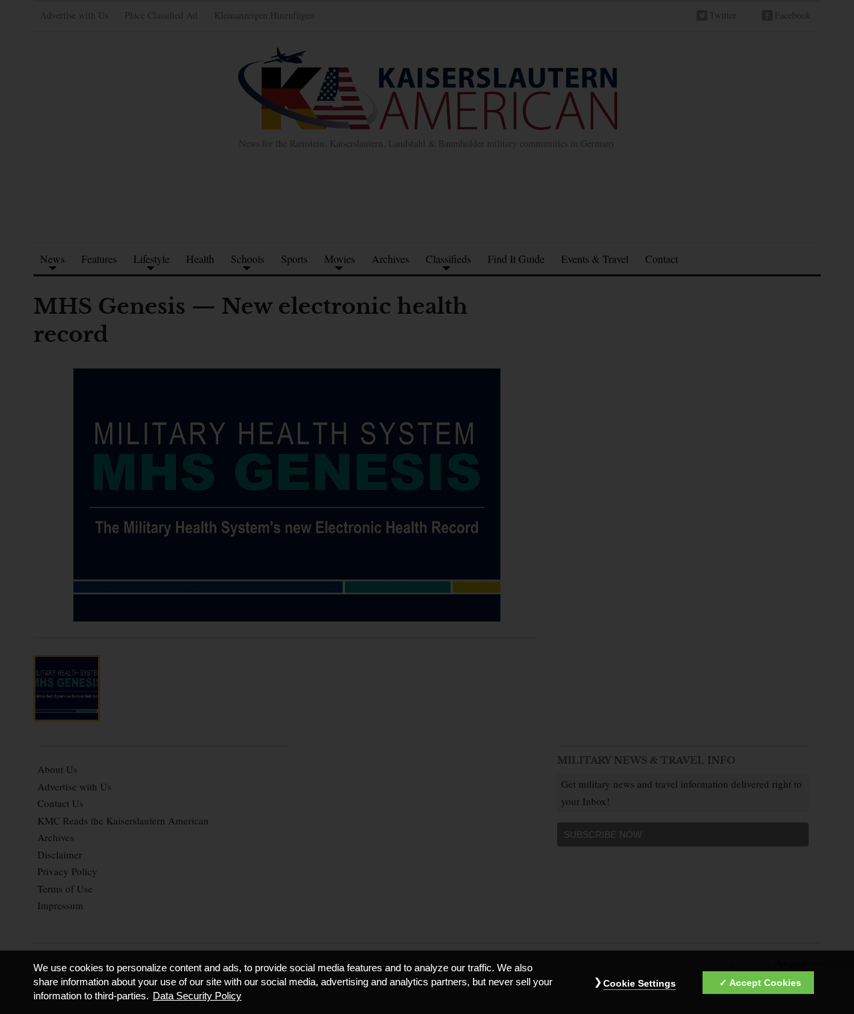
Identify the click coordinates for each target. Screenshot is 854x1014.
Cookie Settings (639, 984)
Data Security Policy (197, 996)
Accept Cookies (765, 983)
